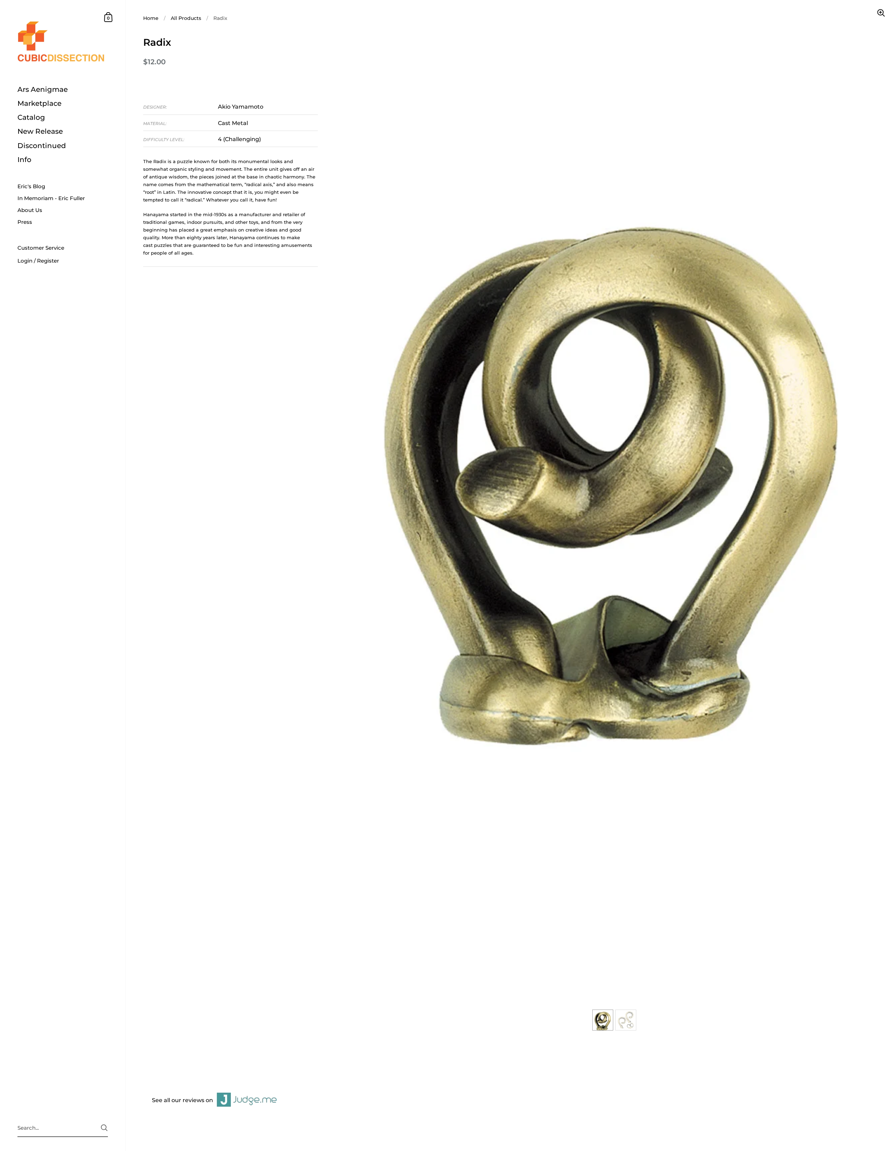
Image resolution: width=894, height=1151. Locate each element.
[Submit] (104, 1127)
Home (151, 18)
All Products (186, 18)
